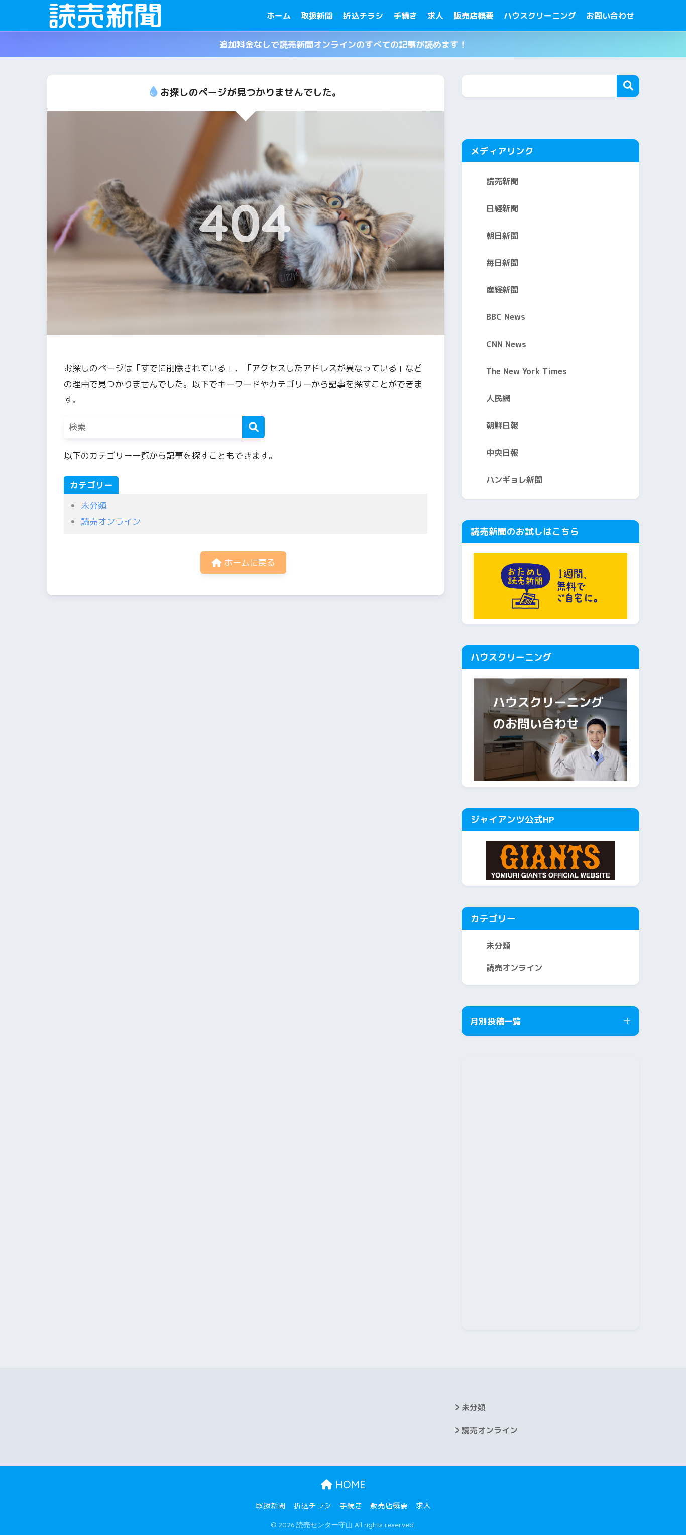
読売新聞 (502, 181)
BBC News (505, 316)
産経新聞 (502, 289)
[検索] (253, 427)
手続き (405, 15)
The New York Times (526, 371)
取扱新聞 (317, 15)
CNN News (506, 344)
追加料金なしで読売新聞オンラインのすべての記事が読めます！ (343, 44)
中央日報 (502, 452)
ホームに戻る (248, 562)
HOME (349, 1484)
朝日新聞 (502, 235)
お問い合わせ (610, 15)
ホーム (279, 15)
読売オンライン (111, 521)
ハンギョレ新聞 (514, 479)
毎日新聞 (502, 262)
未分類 (93, 505)
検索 (628, 86)
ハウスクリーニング (540, 15)
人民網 (498, 398)
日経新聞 (502, 208)
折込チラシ (363, 15)
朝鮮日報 (502, 425)
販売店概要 (473, 15)
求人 (435, 15)
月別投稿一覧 (495, 1021)
